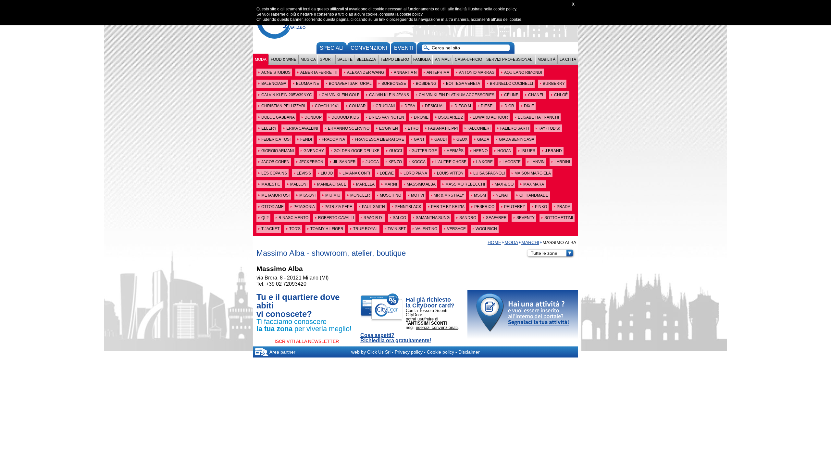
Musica (308, 59)
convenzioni (369, 48)
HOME (494, 242)
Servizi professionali (509, 59)
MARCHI (530, 242)
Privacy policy (409, 352)
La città (568, 59)
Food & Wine (283, 59)
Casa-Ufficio (468, 59)
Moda (261, 59)
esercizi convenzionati (437, 327)
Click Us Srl (379, 352)
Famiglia (422, 59)
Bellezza (366, 59)
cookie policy (411, 14)
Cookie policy (440, 352)
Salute (345, 59)
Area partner (281, 352)
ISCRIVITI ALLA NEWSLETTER (307, 341)
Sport (326, 59)
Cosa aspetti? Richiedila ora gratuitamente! (395, 338)
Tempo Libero (394, 59)
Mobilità (546, 59)
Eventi (403, 48)
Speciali (331, 48)
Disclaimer (469, 352)
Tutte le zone (544, 253)
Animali (443, 59)
